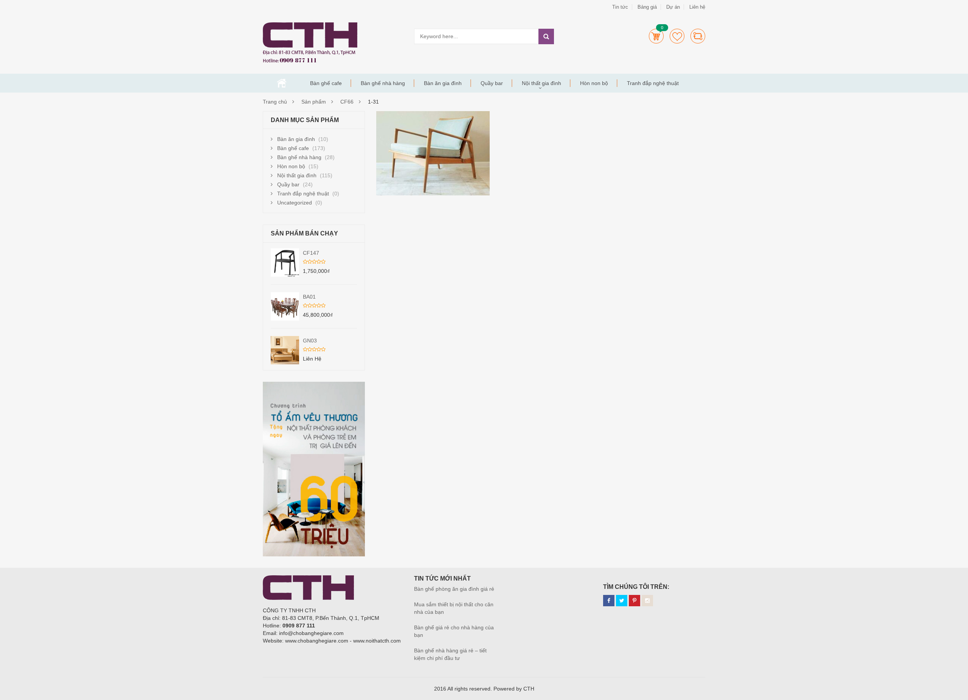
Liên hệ (697, 7)
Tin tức (620, 7)
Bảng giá (647, 7)
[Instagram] (647, 600)
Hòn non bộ (594, 83)
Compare (697, 36)
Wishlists (677, 36)
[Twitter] (621, 600)
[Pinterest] (634, 600)
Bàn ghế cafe (326, 83)
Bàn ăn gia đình (443, 83)
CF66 (347, 102)
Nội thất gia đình (541, 83)
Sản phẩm (313, 102)
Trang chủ (282, 83)
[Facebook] (608, 600)
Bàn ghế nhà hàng (383, 83)
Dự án (673, 7)
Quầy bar (492, 83)
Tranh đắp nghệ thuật (653, 83)
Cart (656, 36)
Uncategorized (294, 203)
